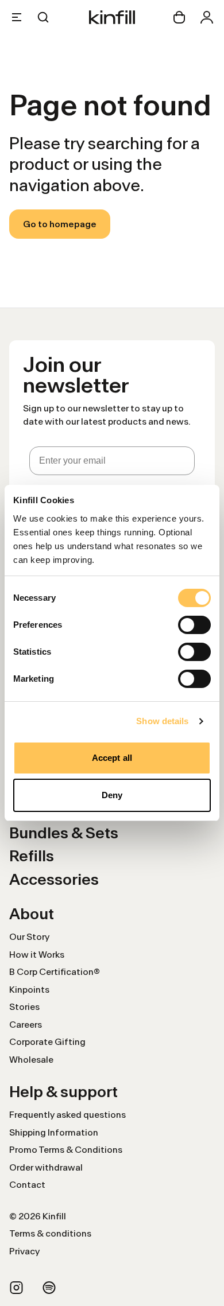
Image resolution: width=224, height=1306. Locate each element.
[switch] (194, 625)
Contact (27, 1184)
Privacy (24, 1251)
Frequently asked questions (67, 1114)
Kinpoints (29, 989)
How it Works (36, 954)
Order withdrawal (46, 1167)
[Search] (43, 17)
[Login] (207, 17)
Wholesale (31, 1059)
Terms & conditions (50, 1233)
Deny (112, 795)
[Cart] (179, 17)
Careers (25, 1024)
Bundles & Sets (63, 832)
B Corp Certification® (54, 971)
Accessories (54, 879)
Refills (31, 855)
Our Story (29, 936)
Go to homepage (59, 224)
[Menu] (16, 17)
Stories (24, 1006)
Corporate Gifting (47, 1041)
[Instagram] (16, 1288)
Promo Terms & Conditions (65, 1149)
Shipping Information (53, 1132)
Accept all (112, 758)
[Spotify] (49, 1288)
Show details (162, 721)
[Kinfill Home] (112, 17)
